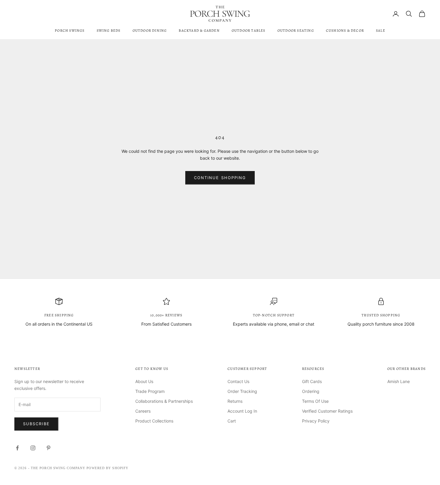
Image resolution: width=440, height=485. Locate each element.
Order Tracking (242, 391)
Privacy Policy (316, 420)
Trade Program (150, 391)
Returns (234, 401)
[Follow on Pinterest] (48, 448)
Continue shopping (220, 177)
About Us (144, 381)
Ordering (310, 391)
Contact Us (238, 381)
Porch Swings (69, 30)
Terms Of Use (315, 401)
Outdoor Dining (150, 30)
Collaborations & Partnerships (164, 401)
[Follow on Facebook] (17, 448)
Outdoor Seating (295, 30)
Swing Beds (109, 30)
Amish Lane (398, 381)
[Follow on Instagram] (33, 448)
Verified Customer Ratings (327, 411)
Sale (380, 30)
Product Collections (154, 420)
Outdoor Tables (248, 30)
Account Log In (242, 411)
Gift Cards (312, 381)
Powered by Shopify (107, 468)
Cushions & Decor (345, 30)
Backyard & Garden (199, 30)
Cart (231, 420)
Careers (143, 411)
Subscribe (36, 423)
